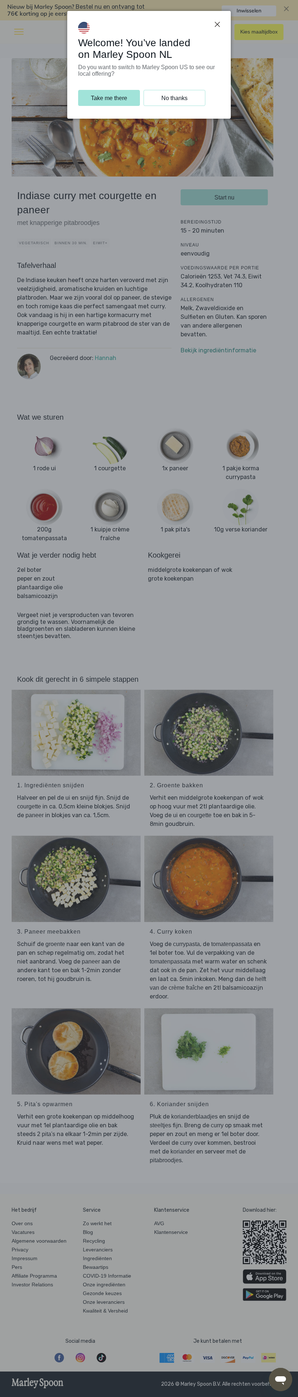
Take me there (109, 98)
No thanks (174, 98)
